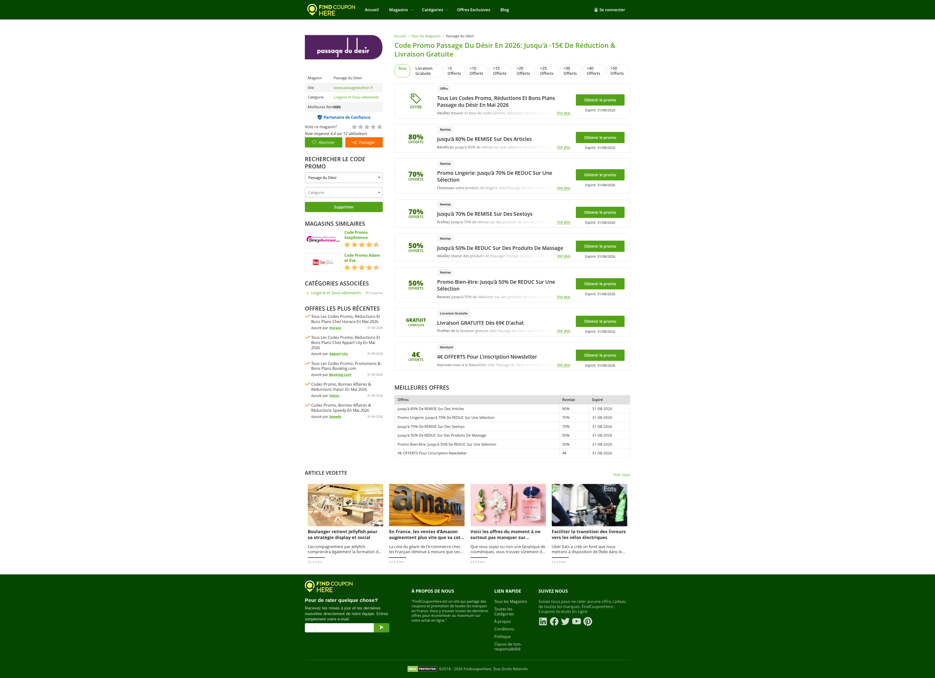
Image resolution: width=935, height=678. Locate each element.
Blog (504, 9)
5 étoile (379, 126)
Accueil (372, 9)
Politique (502, 636)
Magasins (398, 9)
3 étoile (367, 126)
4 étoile (373, 126)
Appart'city (338, 353)
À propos (502, 621)
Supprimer (344, 207)
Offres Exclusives (473, 9)
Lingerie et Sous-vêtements (356, 97)
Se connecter (612, 9)
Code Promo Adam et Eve (362, 258)
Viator (334, 395)
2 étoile (360, 126)
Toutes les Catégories (504, 612)
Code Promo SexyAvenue (356, 235)
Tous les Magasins (426, 36)
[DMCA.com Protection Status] (422, 669)
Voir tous (621, 474)
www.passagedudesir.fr (353, 87)
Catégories (432, 9)
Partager (367, 142)
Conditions (504, 629)
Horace (335, 327)
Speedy (335, 416)
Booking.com (340, 374)
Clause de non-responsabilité (508, 647)
